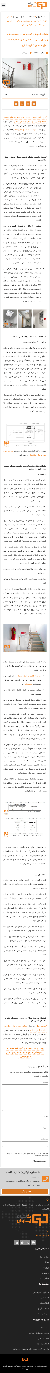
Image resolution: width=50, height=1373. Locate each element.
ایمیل (45, 1128)
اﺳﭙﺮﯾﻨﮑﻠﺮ (29, 684)
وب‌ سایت (44, 1139)
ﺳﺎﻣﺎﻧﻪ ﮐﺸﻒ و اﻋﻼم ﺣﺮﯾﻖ (29, 676)
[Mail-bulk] (33, 1242)
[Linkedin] (16, 1242)
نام (46, 1116)
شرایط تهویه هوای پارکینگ (26, 129)
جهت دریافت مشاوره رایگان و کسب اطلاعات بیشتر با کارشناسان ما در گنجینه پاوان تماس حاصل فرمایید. (25, 1052)
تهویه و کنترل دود (19, 16)
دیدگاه (45, 1082)
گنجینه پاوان (41, 16)
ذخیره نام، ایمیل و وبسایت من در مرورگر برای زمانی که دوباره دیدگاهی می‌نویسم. (27, 1154)
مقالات (32, 16)
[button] (3, 5)
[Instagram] (27, 1242)
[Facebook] (22, 1242)
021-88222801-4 (42, 1235)
